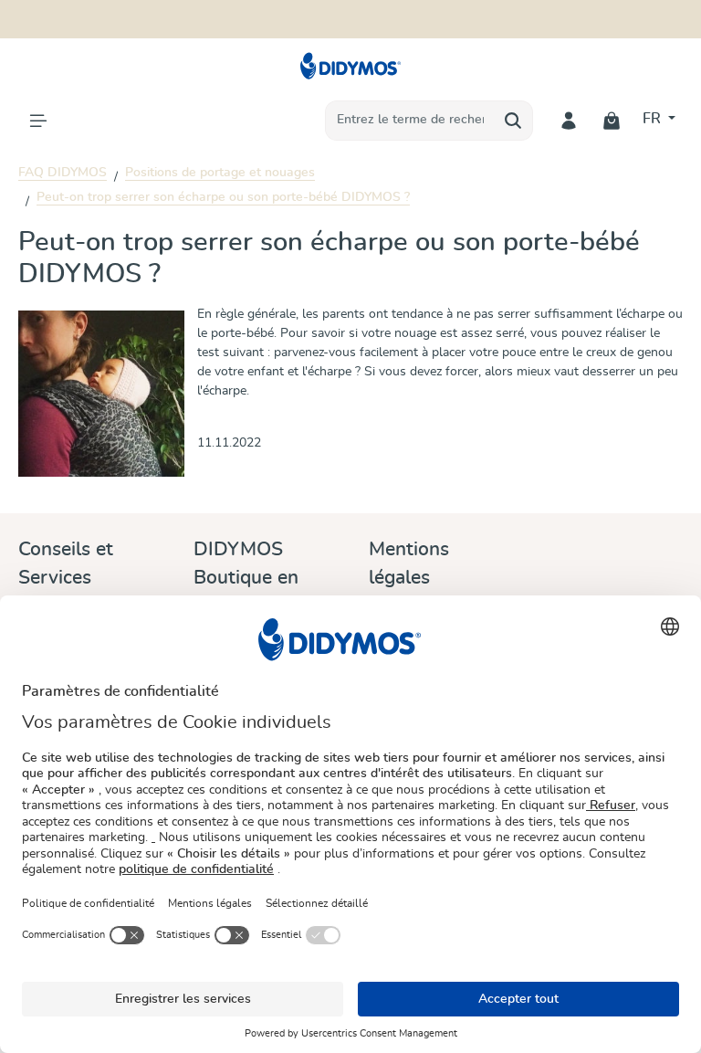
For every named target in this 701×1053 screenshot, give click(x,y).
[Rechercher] (513, 120)
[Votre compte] (569, 120)
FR (653, 118)
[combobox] (410, 120)
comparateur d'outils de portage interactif (460, 10)
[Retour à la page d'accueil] (351, 65)
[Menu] (38, 120)
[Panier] (612, 120)
